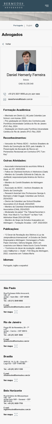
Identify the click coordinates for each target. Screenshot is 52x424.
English (29, 26)
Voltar (8, 44)
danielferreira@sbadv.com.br (20, 100)
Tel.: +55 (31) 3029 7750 (13, 403)
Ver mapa (8, 312)
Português (18, 26)
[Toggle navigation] (47, 5)
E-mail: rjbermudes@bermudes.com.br (16, 340)
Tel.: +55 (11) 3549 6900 (13, 301)
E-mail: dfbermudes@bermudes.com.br (17, 374)
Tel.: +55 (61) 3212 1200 (13, 369)
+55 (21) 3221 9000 (16, 94)
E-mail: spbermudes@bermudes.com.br (17, 306)
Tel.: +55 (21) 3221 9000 (13, 335)
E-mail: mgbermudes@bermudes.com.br (17, 409)
